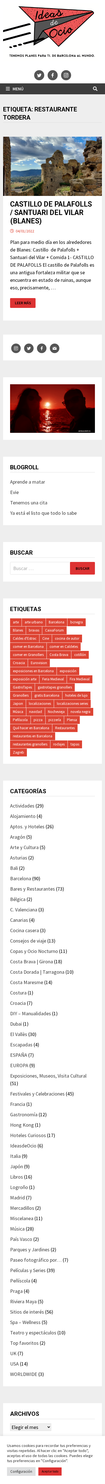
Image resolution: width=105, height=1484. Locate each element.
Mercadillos (22, 1208)
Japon (18, 703)
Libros (16, 1177)
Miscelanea (21, 1218)
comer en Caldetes (64, 646)
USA (14, 1363)
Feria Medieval (53, 679)
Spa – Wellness (25, 1322)
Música (18, 711)
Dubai (16, 1024)
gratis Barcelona (46, 695)
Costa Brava (59, 654)
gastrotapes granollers (55, 687)
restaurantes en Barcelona (32, 736)
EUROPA (19, 1065)
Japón (16, 1166)
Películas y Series (28, 1270)
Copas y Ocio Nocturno (34, 951)
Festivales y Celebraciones (37, 1093)
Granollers (21, 695)
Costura (18, 992)
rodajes (59, 744)
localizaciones (40, 703)
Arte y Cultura (24, 847)
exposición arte (24, 679)
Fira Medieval (80, 679)
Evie (14, 492)
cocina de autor (67, 638)
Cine (45, 638)
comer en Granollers (28, 654)
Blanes (18, 630)
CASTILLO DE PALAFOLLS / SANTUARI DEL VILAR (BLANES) (51, 212)
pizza (38, 719)
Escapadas (21, 1044)
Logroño (19, 1187)
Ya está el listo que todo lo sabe (43, 513)
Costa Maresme (26, 982)
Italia (15, 1156)
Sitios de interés (27, 1312)
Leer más (24, 303)
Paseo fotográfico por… (36, 1260)
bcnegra (76, 622)
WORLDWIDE (23, 1374)
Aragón (17, 837)
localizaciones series (72, 703)
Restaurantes (65, 728)
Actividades (22, 805)
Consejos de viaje (28, 940)
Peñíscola (20, 719)
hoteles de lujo (76, 695)
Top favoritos (24, 1343)
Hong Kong (22, 1125)
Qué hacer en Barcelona (31, 728)
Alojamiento (23, 816)
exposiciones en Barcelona (33, 671)
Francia (17, 1104)
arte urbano (34, 622)
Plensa (72, 719)
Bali (14, 868)
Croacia (19, 662)
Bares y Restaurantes (32, 889)
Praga (16, 1291)
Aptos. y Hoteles (27, 826)
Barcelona (56, 622)
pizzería (54, 719)
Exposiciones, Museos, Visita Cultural (48, 1076)
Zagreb (18, 752)
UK (13, 1353)
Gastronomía (24, 1114)
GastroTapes (22, 687)
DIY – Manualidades (30, 1013)
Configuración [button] (21, 1471)
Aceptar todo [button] (50, 1471)
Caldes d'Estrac (24, 638)
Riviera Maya (23, 1301)
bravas (34, 630)
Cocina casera (24, 930)
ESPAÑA (18, 1055)
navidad (35, 711)
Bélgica (17, 899)
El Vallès (18, 1034)
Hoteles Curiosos (28, 1135)
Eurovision (39, 662)
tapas (75, 744)
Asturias (18, 857)
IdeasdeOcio (23, 1145)
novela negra (80, 711)
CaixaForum (54, 630)
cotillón (80, 654)
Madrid (17, 1197)
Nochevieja (56, 711)
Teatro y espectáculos (33, 1332)
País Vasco (21, 1239)
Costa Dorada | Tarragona (37, 972)
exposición (68, 671)
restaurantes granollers (30, 744)
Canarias (19, 920)
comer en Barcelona (28, 646)
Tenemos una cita (28, 502)
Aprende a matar (27, 482)
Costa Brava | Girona (31, 961)
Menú (18, 89)
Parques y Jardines (30, 1249)
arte (16, 622)
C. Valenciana (23, 909)
